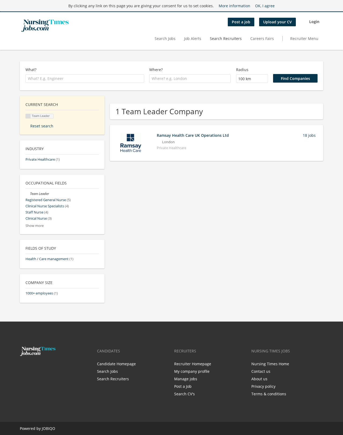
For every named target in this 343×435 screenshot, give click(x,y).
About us (259, 378)
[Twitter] (32, 367)
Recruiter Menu (304, 38)
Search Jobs (165, 38)
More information (234, 5)
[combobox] (84, 78)
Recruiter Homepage (192, 363)
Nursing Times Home (270, 363)
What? (30, 69)
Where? (156, 69)
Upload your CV (277, 21)
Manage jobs (185, 378)
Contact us (260, 371)
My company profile (192, 371)
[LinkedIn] (40, 367)
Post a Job (183, 386)
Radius (242, 69)
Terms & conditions (268, 393)
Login (314, 21)
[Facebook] (24, 367)
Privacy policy (263, 386)
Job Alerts (192, 38)
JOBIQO (48, 428)
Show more (34, 225)
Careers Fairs (262, 38)
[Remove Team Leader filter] (27, 193)
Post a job (241, 21)
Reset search (41, 125)
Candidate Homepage (116, 363)
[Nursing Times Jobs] (45, 26)
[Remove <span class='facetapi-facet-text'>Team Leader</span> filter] (28, 116)
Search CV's (184, 393)
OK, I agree (265, 5)
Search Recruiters (226, 38)
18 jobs (309, 135)
